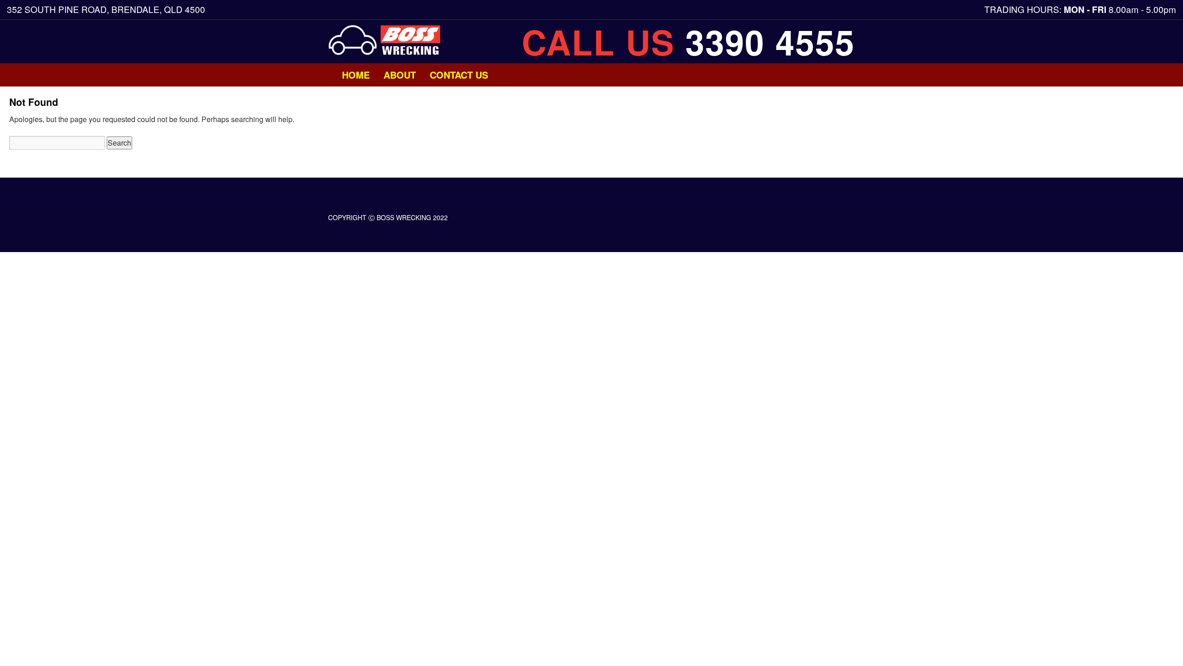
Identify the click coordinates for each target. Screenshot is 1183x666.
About (400, 74)
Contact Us (459, 74)
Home (356, 74)
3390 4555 (770, 41)
